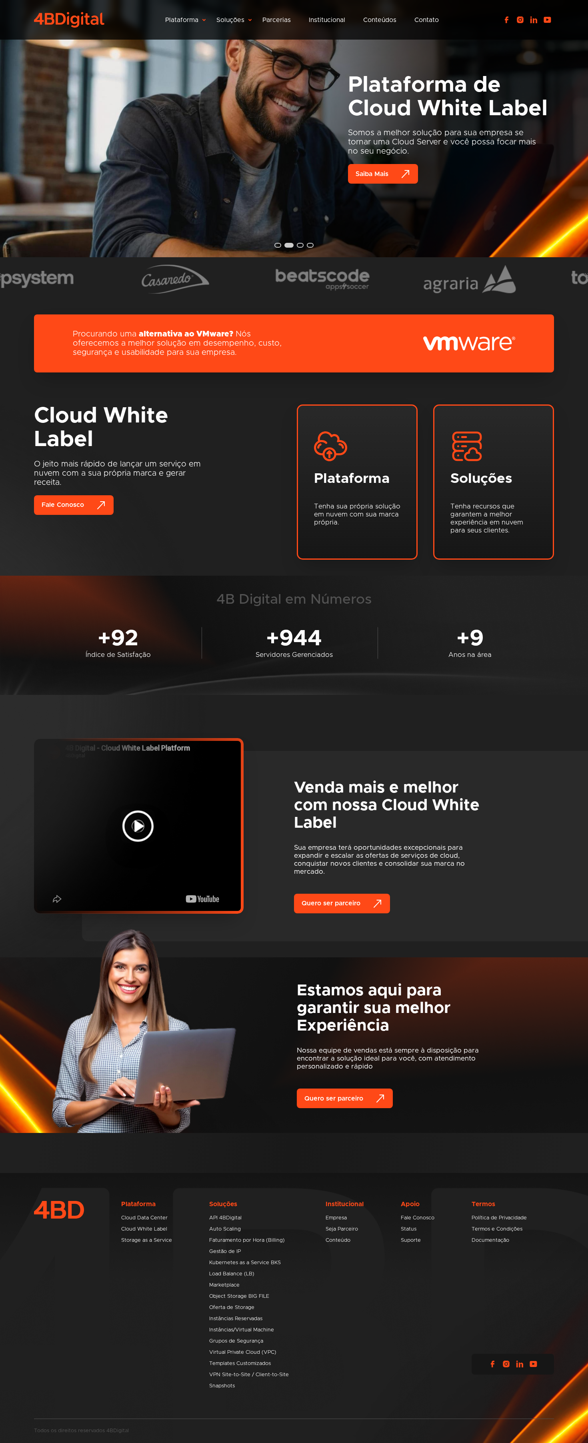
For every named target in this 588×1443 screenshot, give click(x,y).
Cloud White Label (144, 1229)
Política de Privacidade (499, 1218)
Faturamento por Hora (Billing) (247, 1240)
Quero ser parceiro (331, 903)
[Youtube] (547, 20)
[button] (277, 245)
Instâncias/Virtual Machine (241, 1330)
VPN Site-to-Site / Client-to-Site (249, 1374)
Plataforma (181, 20)
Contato (426, 20)
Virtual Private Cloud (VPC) (242, 1352)
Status (408, 1229)
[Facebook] (506, 20)
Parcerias (276, 20)
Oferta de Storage (231, 1307)
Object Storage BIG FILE (239, 1296)
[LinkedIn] (533, 20)
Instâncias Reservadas (235, 1318)
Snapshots (222, 1386)
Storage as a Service (146, 1240)
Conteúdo (338, 1240)
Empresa (336, 1218)
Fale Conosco (63, 505)
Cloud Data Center (144, 1218)
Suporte (411, 1240)
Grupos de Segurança (236, 1341)
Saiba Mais (372, 174)
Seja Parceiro (342, 1229)
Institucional (327, 20)
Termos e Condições (497, 1229)
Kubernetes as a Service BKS (245, 1262)
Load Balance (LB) (231, 1274)
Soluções (230, 20)
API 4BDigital (225, 1218)
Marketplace (224, 1285)
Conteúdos (379, 20)
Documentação (490, 1240)
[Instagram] (520, 20)
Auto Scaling (225, 1229)
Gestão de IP (225, 1251)
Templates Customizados (240, 1363)
